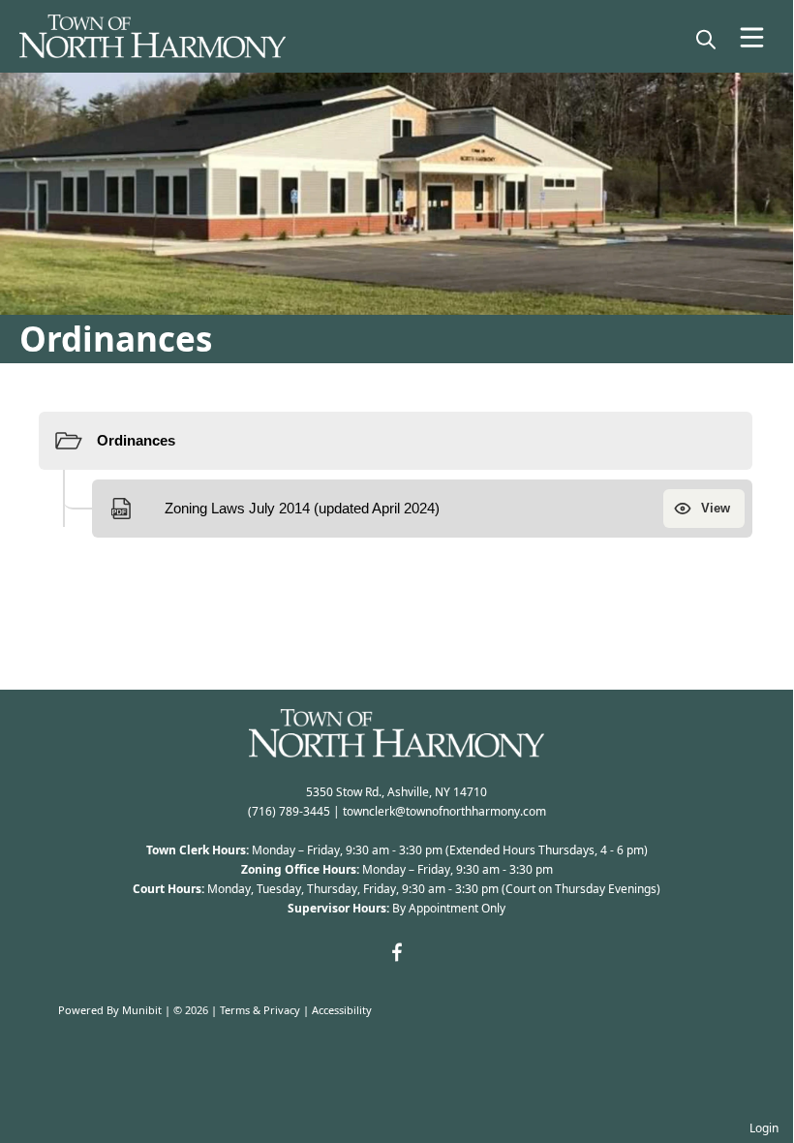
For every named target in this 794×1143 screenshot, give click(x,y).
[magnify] (706, 38)
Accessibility (342, 1010)
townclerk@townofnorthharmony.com (444, 811)
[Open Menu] (752, 37)
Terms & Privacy (260, 1010)
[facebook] (397, 952)
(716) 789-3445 (289, 811)
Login (764, 1128)
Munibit (142, 1010)
